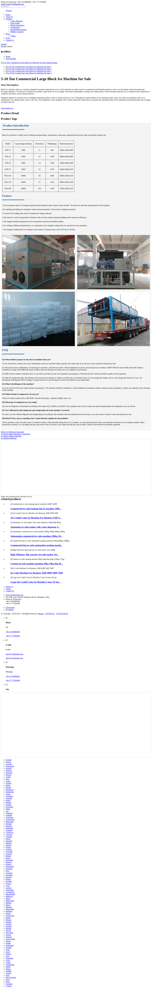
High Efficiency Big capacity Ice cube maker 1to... (34, 554)
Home (8, 15)
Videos (13, 36)
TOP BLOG (50, 614)
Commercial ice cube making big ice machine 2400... (35, 508)
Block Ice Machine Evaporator (12, 432)
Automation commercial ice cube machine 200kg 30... (36, 536)
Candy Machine (16, 21)
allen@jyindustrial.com (14, 658)
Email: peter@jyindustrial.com (12, 4)
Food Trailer (15, 23)
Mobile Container (17, 32)
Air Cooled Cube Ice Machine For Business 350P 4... (35, 518)
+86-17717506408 (13, 636)
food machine (11, 59)
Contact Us (10, 40)
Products (9, 19)
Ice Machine (15, 27)
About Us (9, 17)
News (8, 34)
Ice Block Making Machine (11, 436)
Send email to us (7, 108)
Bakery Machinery (17, 25)
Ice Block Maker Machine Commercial (15, 434)
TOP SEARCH (62, 614)
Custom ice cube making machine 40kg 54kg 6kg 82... (36, 563)
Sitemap (41, 614)
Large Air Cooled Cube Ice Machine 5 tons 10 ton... (35, 582)
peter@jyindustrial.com (14, 595)
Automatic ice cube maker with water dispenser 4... (35, 527)
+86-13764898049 (13, 632)
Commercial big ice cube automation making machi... (36, 545)
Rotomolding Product (18, 30)
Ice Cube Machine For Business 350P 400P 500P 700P (36, 573)
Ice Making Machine (9, 438)
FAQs (8, 38)
